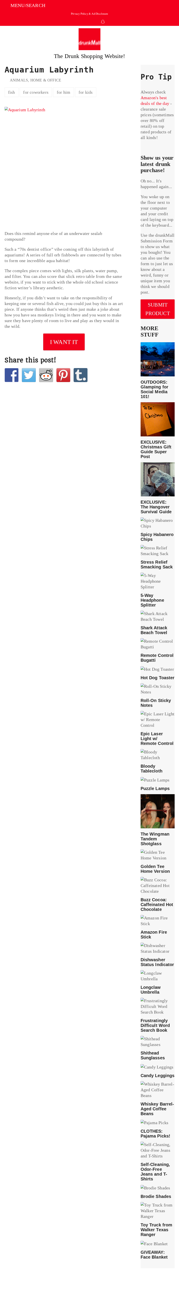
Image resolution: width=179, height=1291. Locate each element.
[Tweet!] (29, 375)
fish (11, 92)
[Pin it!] (63, 375)
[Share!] (12, 375)
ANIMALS (19, 80)
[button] (25, 5)
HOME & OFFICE (45, 80)
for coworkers (35, 92)
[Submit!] (46, 375)
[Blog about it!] (81, 375)
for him (63, 92)
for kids (86, 92)
